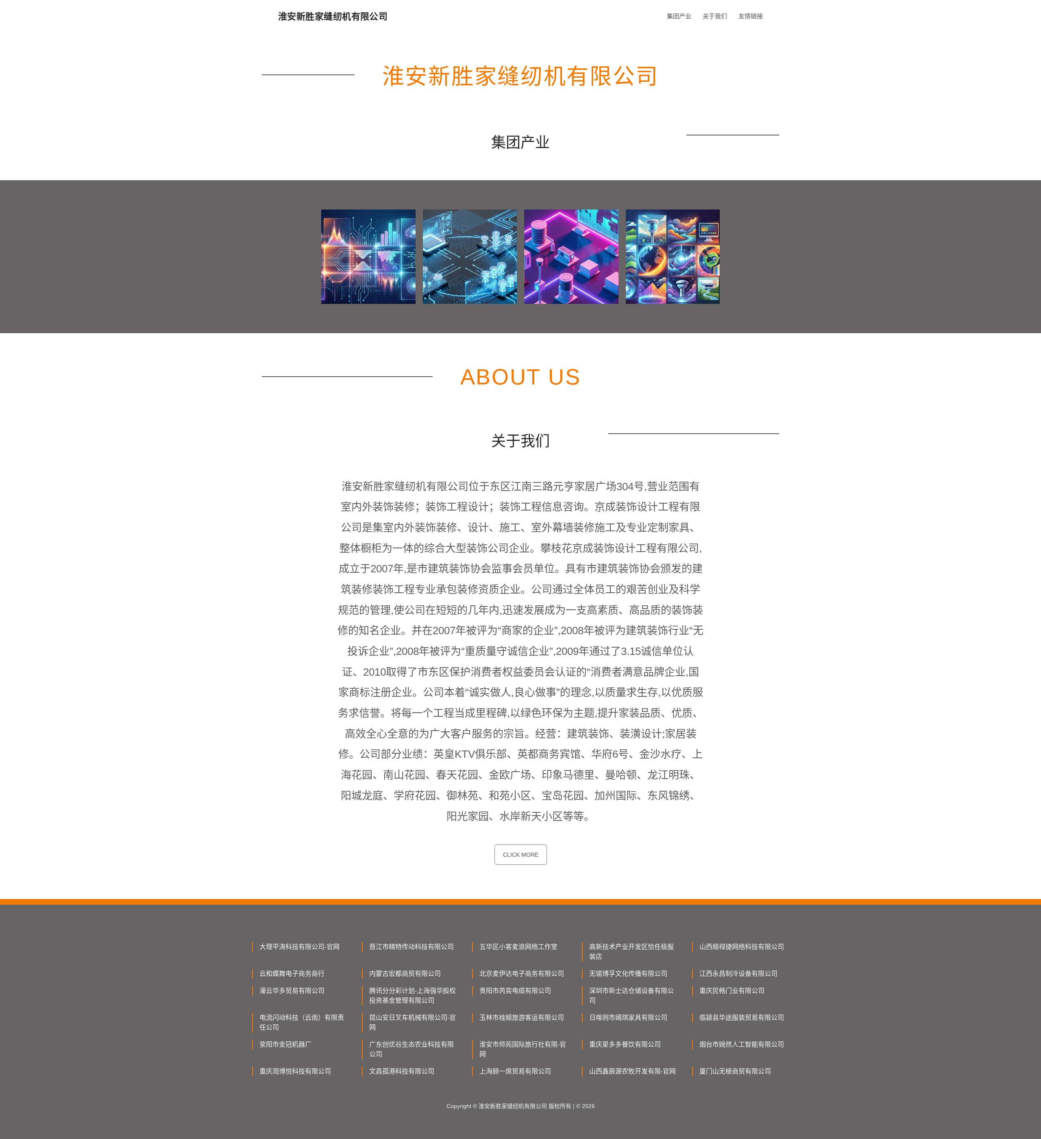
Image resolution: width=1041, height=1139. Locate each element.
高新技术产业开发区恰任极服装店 (631, 951)
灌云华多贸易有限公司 (291, 990)
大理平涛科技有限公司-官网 (299, 946)
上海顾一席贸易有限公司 (515, 1071)
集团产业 (679, 16)
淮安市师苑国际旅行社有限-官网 (522, 1049)
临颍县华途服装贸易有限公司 (741, 1017)
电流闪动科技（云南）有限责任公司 (301, 1022)
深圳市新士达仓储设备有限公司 (631, 995)
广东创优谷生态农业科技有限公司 (411, 1049)
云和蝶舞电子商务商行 (291, 973)
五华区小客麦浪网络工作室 (518, 946)
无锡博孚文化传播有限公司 (628, 973)
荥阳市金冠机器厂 (285, 1044)
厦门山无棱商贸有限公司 (735, 1071)
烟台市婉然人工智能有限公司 (741, 1044)
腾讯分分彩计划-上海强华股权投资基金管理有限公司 (412, 995)
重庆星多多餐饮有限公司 (625, 1044)
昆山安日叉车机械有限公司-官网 (412, 1022)
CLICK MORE (520, 854)
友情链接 (750, 16)
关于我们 (715, 16)
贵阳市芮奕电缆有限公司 (515, 990)
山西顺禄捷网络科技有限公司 (741, 946)
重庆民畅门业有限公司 (731, 990)
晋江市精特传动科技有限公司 (411, 946)
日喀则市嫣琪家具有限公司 (628, 1017)
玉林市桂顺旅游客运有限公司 (521, 1017)
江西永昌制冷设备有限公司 (738, 973)
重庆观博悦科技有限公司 (295, 1071)
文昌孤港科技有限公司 (401, 1071)
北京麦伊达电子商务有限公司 (521, 973)
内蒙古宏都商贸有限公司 (405, 973)
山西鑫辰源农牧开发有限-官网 (632, 1071)
